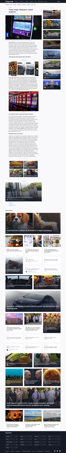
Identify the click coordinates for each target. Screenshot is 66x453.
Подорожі (31, 1)
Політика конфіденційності (39, 451)
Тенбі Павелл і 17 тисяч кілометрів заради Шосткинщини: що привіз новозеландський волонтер (32, 329)
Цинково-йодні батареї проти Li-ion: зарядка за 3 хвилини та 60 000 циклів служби (14, 329)
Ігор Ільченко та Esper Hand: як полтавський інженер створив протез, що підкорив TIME (13, 338)
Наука (35, 1)
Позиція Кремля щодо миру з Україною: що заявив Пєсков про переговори (32, 347)
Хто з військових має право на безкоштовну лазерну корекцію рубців (32, 251)
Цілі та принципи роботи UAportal (26, 451)
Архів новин (12, 451)
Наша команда (18, 451)
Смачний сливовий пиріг (29, 259)
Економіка (16, 1)
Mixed (15, 205)
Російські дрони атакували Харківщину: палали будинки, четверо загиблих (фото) (12, 425)
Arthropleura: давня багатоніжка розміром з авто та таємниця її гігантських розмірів (51, 260)
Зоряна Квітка (11, 13)
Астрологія (26, 1)
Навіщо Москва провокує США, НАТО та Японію (13, 347)
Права (33, 451)
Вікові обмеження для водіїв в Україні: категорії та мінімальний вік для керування (51, 269)
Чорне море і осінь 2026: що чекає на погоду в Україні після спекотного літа (32, 425)
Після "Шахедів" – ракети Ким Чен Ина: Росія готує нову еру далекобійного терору (32, 269)
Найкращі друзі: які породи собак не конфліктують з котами (50, 338)
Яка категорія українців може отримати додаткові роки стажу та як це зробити (51, 251)
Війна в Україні (40, 1)
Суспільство (21, 1)
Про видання (7, 451)
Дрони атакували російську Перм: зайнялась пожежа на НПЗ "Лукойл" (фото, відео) (51, 425)
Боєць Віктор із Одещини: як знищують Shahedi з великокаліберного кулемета (50, 347)
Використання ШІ (47, 451)
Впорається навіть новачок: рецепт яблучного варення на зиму (14, 250)
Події (11, 4)
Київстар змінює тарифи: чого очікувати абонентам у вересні (31, 338)
